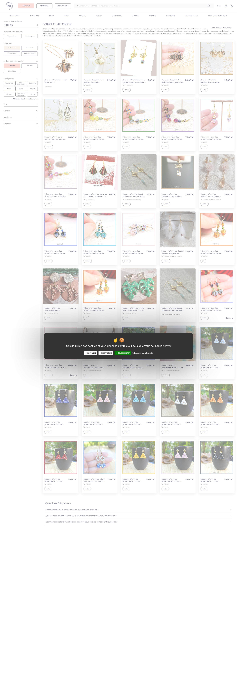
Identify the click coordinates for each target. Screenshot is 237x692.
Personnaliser (106, 353)
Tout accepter (123, 353)
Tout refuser (91, 353)
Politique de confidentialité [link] (142, 353)
